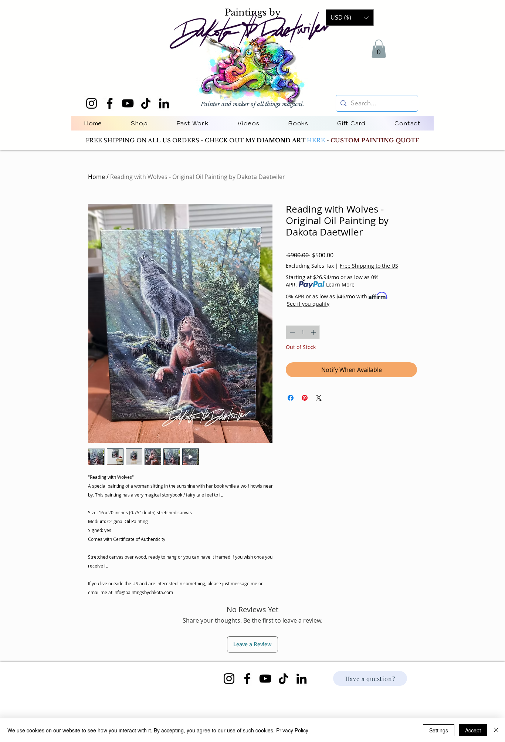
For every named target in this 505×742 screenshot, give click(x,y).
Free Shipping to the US (369, 265)
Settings (438, 730)
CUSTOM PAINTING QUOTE (375, 140)
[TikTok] (146, 103)
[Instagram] (91, 103)
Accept (473, 730)
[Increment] (314, 332)
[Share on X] (318, 397)
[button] (378, 49)
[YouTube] (128, 103)
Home (96, 177)
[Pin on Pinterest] (304, 397)
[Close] (496, 730)
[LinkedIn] (164, 103)
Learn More (340, 284)
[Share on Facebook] (290, 397)
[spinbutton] (302, 332)
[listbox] (350, 17)
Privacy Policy (292, 730)
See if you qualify (308, 303)
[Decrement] (291, 332)
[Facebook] (109, 103)
